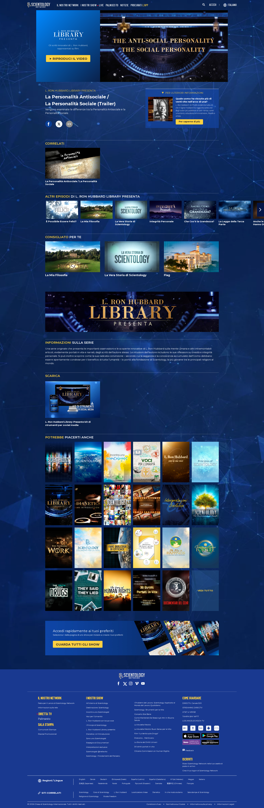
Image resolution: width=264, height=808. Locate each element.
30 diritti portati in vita (144, 746)
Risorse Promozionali (47, 734)
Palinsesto (44, 718)
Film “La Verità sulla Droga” (146, 733)
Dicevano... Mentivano (144, 738)
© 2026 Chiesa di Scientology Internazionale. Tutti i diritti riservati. (56, 804)
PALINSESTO (112, 5)
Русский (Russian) (142, 783)
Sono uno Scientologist (96, 738)
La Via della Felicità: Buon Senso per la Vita (152, 729)
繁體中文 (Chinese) (174, 783)
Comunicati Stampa (47, 729)
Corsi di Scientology (101, 792)
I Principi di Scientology (96, 725)
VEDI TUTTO (205, 590)
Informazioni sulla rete (48, 707)
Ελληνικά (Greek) (119, 779)
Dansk (92, 779)
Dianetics (156, 792)
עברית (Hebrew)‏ (176, 779)
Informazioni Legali (225, 804)
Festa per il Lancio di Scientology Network (56, 703)
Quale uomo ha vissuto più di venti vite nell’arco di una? (193, 100)
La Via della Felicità (142, 724)
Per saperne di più (189, 121)
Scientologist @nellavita (96, 751)
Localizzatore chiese (140, 792)
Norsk (114, 783)
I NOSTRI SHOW (88, 5)
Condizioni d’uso (154, 804)
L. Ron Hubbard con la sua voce (100, 721)
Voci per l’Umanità (94, 716)
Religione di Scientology (89, 796)
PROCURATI (139, 5)
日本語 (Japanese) (86, 783)
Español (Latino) (137, 779)
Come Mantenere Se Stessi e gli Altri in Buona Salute (154, 719)
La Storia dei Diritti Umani (145, 742)
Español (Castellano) (157, 779)
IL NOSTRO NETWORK (68, 5)
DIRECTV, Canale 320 (192, 703)
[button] (3, 210)
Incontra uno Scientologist (97, 712)
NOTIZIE (124, 5)
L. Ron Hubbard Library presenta (100, 729)
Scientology (83, 792)
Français (190, 783)
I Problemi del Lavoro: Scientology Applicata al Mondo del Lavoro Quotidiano (154, 704)
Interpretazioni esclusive (96, 747)
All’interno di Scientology (97, 703)
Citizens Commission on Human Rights (151, 751)
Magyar (191, 779)
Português (126, 783)
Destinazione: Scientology (97, 707)
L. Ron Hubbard (120, 792)
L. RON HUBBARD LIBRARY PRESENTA (70, 90)
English (82, 779)
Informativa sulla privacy (201, 804)
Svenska (158, 783)
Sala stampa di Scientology (198, 792)
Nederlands (102, 783)
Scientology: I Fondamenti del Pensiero (103, 756)
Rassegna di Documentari (97, 742)
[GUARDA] (205, 462)
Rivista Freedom (109, 796)
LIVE (101, 5)
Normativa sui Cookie (175, 804)
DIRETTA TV (45, 714)
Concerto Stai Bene (142, 714)
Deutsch (103, 779)
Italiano (202, 779)
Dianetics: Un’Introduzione (98, 734)
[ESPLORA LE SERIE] (58, 462)
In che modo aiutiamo (174, 792)
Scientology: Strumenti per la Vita (149, 710)
